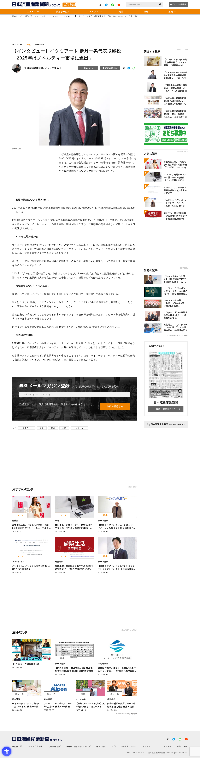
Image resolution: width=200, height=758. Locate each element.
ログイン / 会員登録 (178, 4)
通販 (42, 428)
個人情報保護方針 (48, 404)
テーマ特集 (53, 16)
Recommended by (123, 713)
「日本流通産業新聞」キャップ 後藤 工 (42, 68)
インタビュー (79, 428)
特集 (146, 11)
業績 (53, 428)
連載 (171, 11)
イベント (94, 11)
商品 (121, 11)
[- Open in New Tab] (100, 5)
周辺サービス (62, 11)
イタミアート (26, 428)
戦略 (64, 428)
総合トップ (17, 16)
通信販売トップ (31, 16)
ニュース (31, 11)
